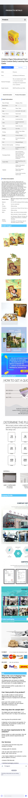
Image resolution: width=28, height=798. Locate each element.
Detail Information (7, 94)
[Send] (26, 795)
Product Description (20, 94)
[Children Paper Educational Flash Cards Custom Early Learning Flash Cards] (13, 36)
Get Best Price (7, 67)
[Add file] (2, 795)
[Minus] (26, 766)
